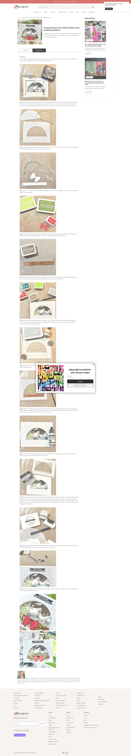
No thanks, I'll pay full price (80, 385)
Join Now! (108, 8)
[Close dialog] (93, 364)
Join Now (80, 381)
